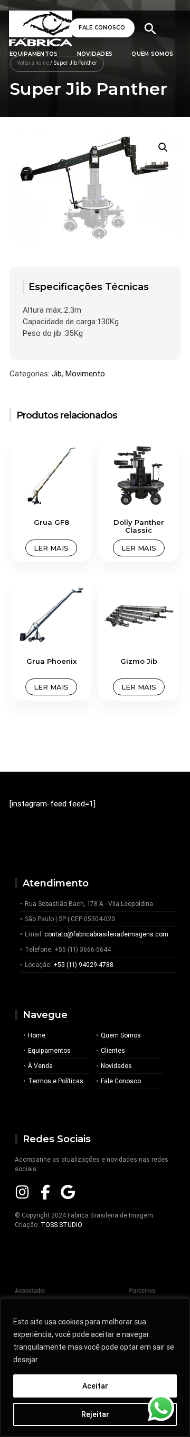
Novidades (95, 54)
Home (36, 1035)
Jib (57, 373)
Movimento (85, 373)
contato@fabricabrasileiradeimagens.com (106, 934)
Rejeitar (95, 1414)
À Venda (40, 1066)
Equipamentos (49, 1050)
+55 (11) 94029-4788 (83, 965)
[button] (163, 147)
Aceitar (95, 1386)
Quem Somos (152, 54)
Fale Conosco (102, 27)
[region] (95, 1367)
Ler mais (51, 548)
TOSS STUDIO (61, 1225)
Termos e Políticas (55, 1081)
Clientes (113, 1050)
